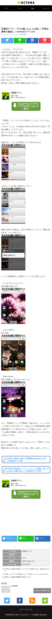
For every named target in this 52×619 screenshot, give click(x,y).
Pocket (45, 42)
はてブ (32, 42)
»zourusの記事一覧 (42, 590)
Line (20, 42)
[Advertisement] (26, 19)
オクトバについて (26, 609)
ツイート (7, 42)
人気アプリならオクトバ (22, 615)
